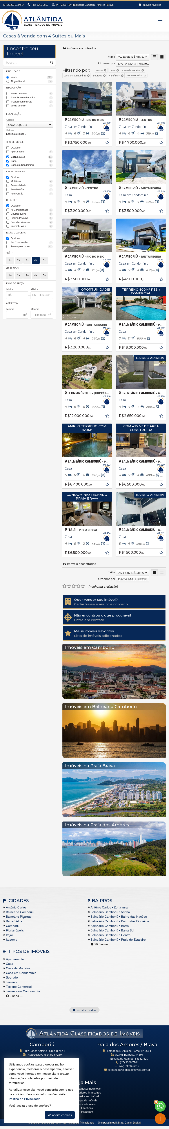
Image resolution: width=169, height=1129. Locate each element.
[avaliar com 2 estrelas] (69, 586)
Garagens (12, 268)
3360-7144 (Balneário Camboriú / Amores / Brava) (85, 5)
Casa (31, 161)
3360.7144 (129, 1062)
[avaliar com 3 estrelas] (74, 586)
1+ (10, 260)
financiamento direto (31, 101)
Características (15, 171)
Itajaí (9, 935)
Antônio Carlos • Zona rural (109, 907)
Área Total (12, 303)
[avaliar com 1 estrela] (64, 586)
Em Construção (31, 242)
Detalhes (11, 200)
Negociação (13, 87)
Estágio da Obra (16, 232)
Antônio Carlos (16, 907)
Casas (31, 156)
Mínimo (10, 289)
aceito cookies (61, 1115)
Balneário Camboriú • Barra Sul (112, 930)
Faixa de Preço (15, 283)
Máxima (35, 309)
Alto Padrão (31, 193)
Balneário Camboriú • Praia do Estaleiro (118, 939)
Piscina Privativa (31, 218)
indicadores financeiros (87, 1092)
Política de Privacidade (80, 1122)
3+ (27, 260)
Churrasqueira (31, 213)
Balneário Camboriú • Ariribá (110, 912)
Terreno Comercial (19, 986)
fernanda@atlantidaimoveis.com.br (129, 1069)
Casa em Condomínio (31, 165)
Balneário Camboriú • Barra (110, 926)
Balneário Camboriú (20, 912)
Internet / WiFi (31, 226)
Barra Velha (14, 921)
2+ (18, 260)
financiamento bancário (31, 97)
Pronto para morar (31, 246)
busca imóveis (87, 1104)
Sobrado (12, 977)
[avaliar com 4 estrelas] (78, 586)
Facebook (87, 1108)
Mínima (10, 309)
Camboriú (13, 926)
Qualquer (16, 147)
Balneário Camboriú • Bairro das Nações (119, 916)
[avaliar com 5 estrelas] (83, 586)
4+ (35, 260)
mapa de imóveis (87, 1100)
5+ (44, 260)
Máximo (35, 289)
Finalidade (13, 71)
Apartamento (31, 151)
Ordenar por (106, 63)
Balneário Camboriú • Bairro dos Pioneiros (120, 921)
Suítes (9, 253)
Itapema (11, 939)
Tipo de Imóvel (15, 142)
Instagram (87, 1111)
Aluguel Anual (31, 81)
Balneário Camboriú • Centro (111, 935)
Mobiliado (31, 181)
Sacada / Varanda (31, 222)
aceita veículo (31, 105)
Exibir (111, 56)
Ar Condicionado (31, 209)
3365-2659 (40, 5)
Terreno (11, 982)
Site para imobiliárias (110, 1122)
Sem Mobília (31, 189)
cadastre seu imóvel (87, 1096)
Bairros (10, 130)
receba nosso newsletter (87, 1088)
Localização (13, 114)
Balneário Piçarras (18, 916)
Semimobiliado (31, 185)
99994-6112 (129, 1066)
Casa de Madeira (18, 968)
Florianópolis (15, 930)
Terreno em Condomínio (23, 991)
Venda (31, 77)
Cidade (10, 119)
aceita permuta (31, 93)
